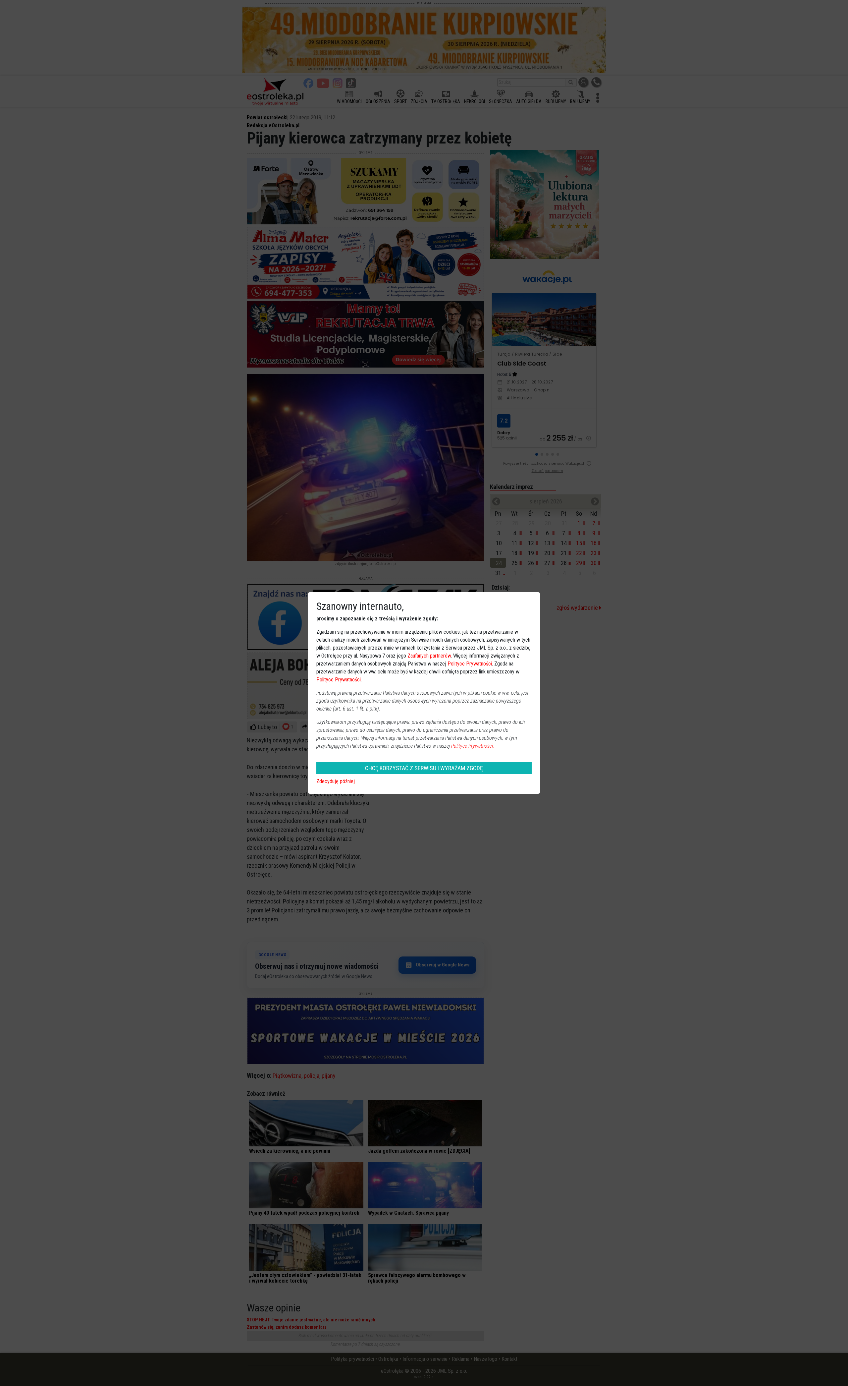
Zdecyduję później (335, 781)
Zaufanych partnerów (429, 656)
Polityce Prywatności (470, 664)
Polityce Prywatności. (472, 746)
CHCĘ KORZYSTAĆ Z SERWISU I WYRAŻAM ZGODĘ (424, 768)
